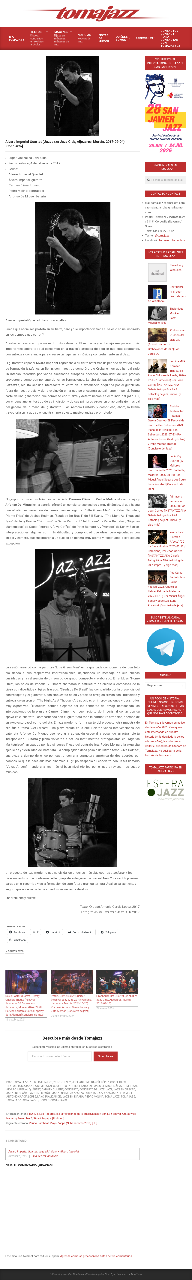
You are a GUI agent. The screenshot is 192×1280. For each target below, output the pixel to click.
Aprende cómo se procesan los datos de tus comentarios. (96, 1256)
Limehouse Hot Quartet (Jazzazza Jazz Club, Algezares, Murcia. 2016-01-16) (116, 999)
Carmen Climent (52, 1089)
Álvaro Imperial (126, 1085)
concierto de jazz (92, 1089)
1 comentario (57, 1100)
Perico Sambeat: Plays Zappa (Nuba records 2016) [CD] (63, 1123)
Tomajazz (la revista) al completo (42, 1085)
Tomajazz (128, 1096)
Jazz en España (17, 1093)
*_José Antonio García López (89, 1082)
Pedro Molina (94, 1096)
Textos (11, 1085)
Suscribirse (105, 1056)
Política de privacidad (61, 1274)
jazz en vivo (60, 1093)
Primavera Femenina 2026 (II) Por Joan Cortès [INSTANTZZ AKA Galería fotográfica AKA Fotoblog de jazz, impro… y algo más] (167, 510)
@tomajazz (162, 235)
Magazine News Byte (104, 1274)
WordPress (136, 1274)
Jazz (109, 1089)
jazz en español (40, 1093)
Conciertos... (119, 1082)
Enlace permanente (45, 1156)
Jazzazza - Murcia (83, 1093)
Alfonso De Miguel (101, 1085)
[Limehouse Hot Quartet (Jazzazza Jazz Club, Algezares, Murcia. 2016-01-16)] (117, 982)
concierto (71, 1089)
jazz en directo (124, 1089)
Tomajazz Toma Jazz (21, 1100)
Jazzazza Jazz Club (111, 1093)
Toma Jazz (112, 1096)
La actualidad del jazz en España (60, 1096)
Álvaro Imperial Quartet (23, 1089)
